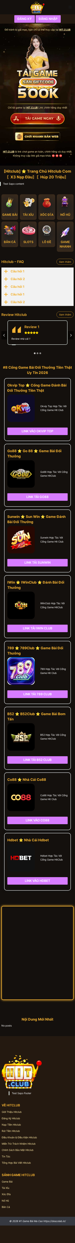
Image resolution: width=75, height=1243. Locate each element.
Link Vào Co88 (37, 820)
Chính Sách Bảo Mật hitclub (17, 1149)
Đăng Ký (24, 19)
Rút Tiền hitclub (11, 1130)
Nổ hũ (5, 1200)
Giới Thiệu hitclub (12, 1111)
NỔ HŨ (65, 214)
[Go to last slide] (4, 335)
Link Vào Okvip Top (37, 431)
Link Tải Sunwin (37, 562)
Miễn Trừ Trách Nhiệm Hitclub (19, 1143)
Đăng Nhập (48, 19)
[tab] (35, 353)
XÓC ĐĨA (47, 214)
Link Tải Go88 (37, 497)
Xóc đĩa (6, 1194)
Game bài (7, 1181)
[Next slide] (71, 335)
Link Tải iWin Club (37, 628)
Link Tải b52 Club (37, 760)
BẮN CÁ (10, 242)
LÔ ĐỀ (46, 242)
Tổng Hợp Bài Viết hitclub (16, 1162)
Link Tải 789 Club (37, 694)
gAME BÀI (9, 214)
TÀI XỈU (28, 214)
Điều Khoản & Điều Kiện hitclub (19, 1137)
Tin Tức (6, 1156)
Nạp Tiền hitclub (11, 1124)
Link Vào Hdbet (37, 881)
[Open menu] (70, 7)
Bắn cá (6, 1206)
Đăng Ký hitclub (11, 1118)
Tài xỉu (5, 1187)
